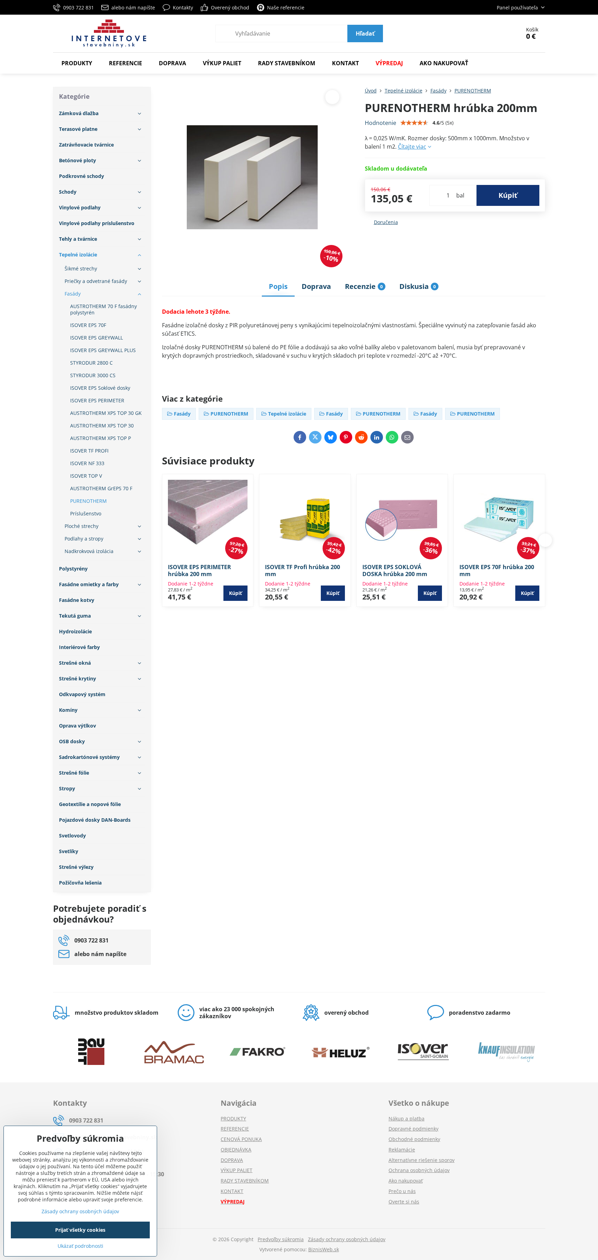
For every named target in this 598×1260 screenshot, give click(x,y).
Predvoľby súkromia (281, 1239)
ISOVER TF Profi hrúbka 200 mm (302, 570)
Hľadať (365, 33)
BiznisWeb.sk (323, 1249)
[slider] (414, 123)
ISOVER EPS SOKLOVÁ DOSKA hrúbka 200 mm (394, 570)
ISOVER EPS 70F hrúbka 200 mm (496, 570)
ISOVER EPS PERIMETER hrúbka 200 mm (199, 570)
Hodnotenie (380, 123)
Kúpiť (508, 195)
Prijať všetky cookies (80, 1230)
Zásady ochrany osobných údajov (346, 1239)
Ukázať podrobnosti (80, 1246)
